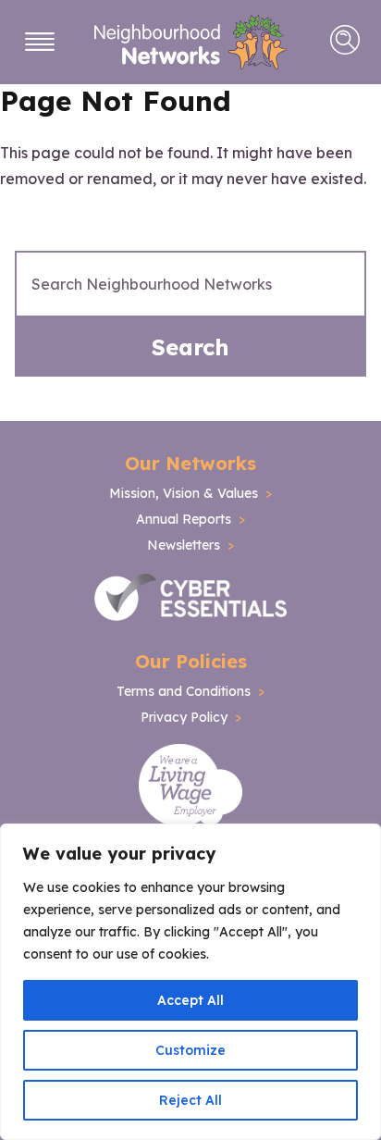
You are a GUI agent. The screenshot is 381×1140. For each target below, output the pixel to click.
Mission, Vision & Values (183, 493)
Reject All (190, 1100)
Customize (190, 1050)
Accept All (190, 1000)
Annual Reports (183, 519)
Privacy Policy (184, 717)
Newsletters (183, 545)
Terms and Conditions (184, 691)
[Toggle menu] (40, 41)
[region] (190, 982)
